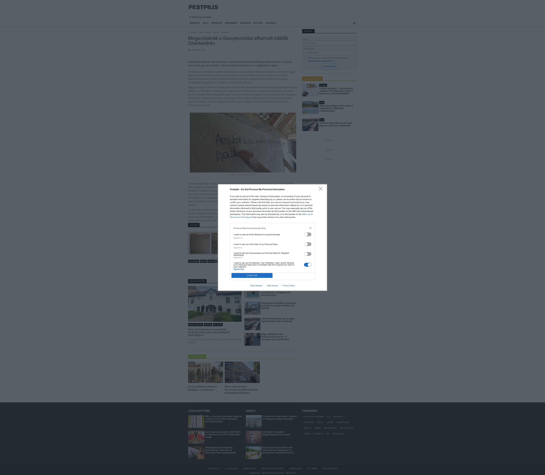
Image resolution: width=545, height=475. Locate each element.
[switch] (307, 234)
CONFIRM (252, 275)
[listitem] (272, 228)
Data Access (272, 285)
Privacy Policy (288, 285)
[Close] (321, 189)
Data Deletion (256, 285)
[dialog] (272, 237)
